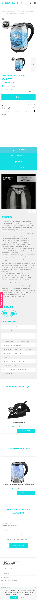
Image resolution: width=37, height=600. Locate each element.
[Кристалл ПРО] (4, 313)
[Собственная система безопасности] (13, 313)
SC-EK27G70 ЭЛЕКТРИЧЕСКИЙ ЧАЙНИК (18, 484)
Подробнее (26, 430)
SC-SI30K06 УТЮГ (18, 422)
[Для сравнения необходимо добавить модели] (35, 3)
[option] (18, 191)
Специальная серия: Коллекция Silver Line (22, 92)
